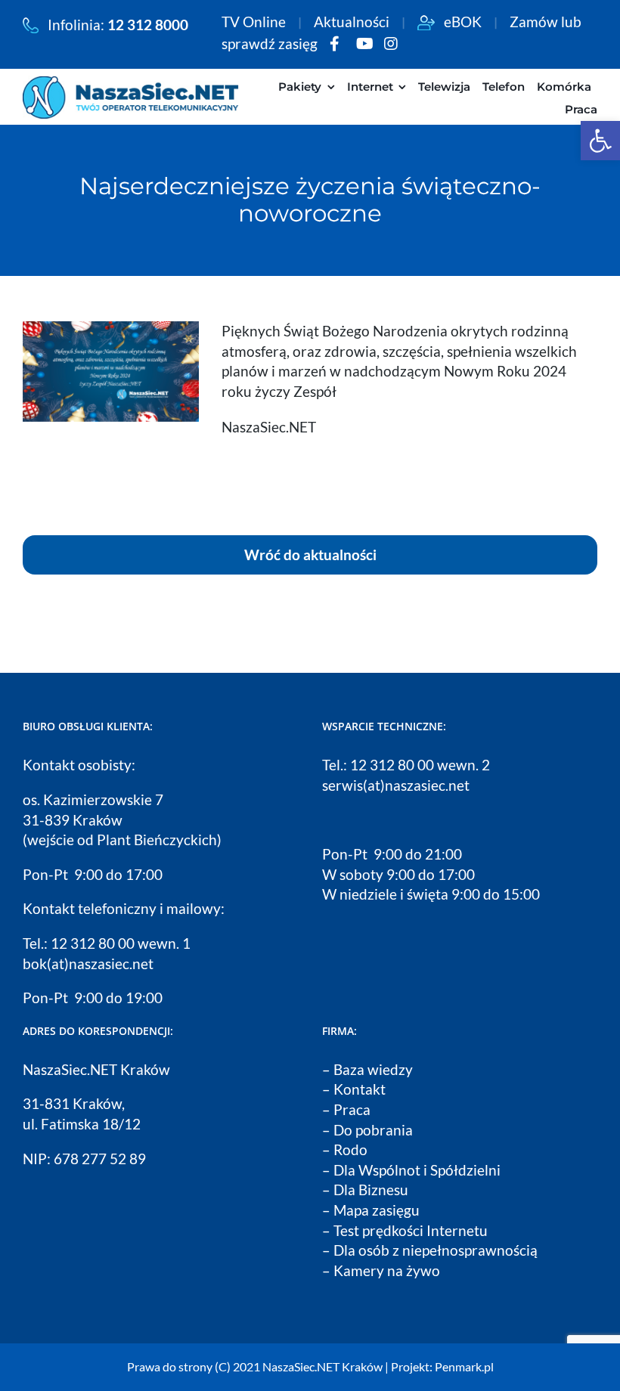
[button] (600, 140)
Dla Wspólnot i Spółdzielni (417, 1170)
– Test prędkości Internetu (405, 1230)
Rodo (350, 1149)
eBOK (458, 21)
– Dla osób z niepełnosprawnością (430, 1250)
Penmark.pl (464, 1366)
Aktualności (356, 21)
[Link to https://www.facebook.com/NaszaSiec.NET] (334, 43)
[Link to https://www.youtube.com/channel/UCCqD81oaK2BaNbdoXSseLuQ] (365, 43)
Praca (351, 1109)
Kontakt (359, 1089)
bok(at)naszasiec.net (88, 963)
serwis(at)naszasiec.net (396, 785)
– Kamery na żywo (381, 1270)
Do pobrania (373, 1130)
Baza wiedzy (373, 1069)
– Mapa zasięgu (371, 1210)
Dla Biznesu (370, 1189)
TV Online (258, 21)
